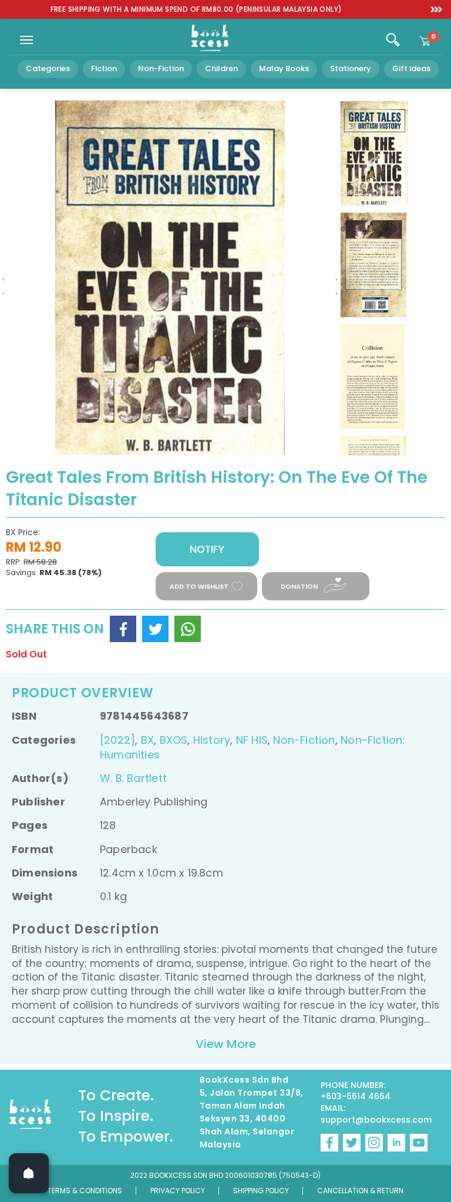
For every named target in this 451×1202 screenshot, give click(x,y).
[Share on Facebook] (123, 629)
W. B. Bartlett (133, 778)
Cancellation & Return (360, 1191)
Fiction (104, 68)
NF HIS (252, 740)
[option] (196, 10)
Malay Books (284, 68)
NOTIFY (207, 549)
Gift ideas (411, 68)
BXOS (174, 740)
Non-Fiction (161, 68)
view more (226, 1044)
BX (147, 740)
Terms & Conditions (85, 1191)
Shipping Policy (261, 1191)
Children (221, 68)
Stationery (350, 68)
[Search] (393, 40)
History (211, 740)
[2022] (117, 740)
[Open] (29, 1173)
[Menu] (26, 40)
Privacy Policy (177, 1191)
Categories (48, 68)
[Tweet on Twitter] (155, 629)
